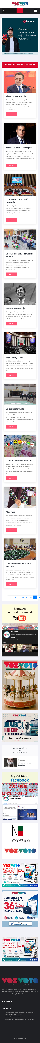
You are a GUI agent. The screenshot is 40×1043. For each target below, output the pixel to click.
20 (23, 597)
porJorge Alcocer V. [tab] (20, 750)
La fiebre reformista (15, 409)
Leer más (11, 114)
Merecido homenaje (15, 308)
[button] (35, 10)
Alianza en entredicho (16, 96)
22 (31, 597)
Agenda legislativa (15, 357)
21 (27, 597)
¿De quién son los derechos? (24, 764)
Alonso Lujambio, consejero (19, 148)
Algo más (10, 512)
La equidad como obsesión (18, 460)
